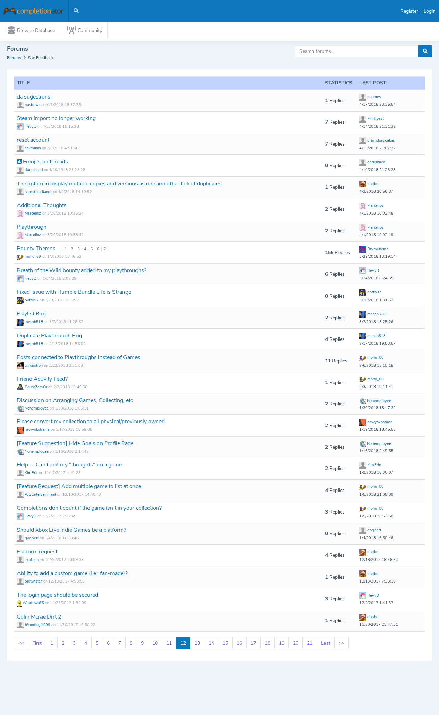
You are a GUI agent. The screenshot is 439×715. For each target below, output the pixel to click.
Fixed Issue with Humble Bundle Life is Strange (74, 292)
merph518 (34, 321)
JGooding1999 (37, 624)
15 (225, 643)
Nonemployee (37, 408)
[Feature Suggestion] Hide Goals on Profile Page (75, 443)
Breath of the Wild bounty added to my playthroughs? (81, 270)
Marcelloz (33, 213)
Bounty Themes (37, 248)
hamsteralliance (38, 191)
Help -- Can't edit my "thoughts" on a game (69, 465)
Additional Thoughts (42, 205)
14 (211, 643)
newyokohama (37, 429)
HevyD (30, 126)
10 (155, 643)
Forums (14, 57)
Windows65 (33, 603)
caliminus (33, 148)
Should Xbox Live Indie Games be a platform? (71, 530)
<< (21, 643)
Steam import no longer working (56, 118)
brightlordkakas (380, 140)
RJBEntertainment (40, 494)
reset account (33, 140)
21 (309, 643)
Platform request (37, 551)
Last (325, 643)
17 (253, 643)
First (37, 643)
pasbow (31, 104)
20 (295, 643)
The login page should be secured (57, 595)
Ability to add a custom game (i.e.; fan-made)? (72, 573)
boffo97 (32, 300)
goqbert (32, 538)
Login (430, 11)
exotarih (32, 559)
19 (281, 643)
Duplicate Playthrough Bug (49, 335)
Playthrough (31, 227)
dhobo (372, 183)
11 (169, 643)
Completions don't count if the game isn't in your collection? (89, 508)
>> (341, 643)
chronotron (34, 365)
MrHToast (375, 118)
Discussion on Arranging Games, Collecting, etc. (75, 400)
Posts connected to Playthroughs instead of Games (78, 357)
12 (183, 643)
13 (197, 643)
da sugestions (33, 97)
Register (409, 11)
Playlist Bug (31, 314)
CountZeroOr (36, 387)
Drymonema (377, 249)
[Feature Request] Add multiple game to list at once (79, 486)
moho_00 (33, 256)
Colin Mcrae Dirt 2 (39, 617)
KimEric (31, 472)
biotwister (33, 581)
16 (239, 643)
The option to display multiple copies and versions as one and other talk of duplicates (119, 183)
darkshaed (34, 169)
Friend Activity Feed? (42, 379)
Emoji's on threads (45, 161)
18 (267, 643)
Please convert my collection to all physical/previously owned (91, 421)
